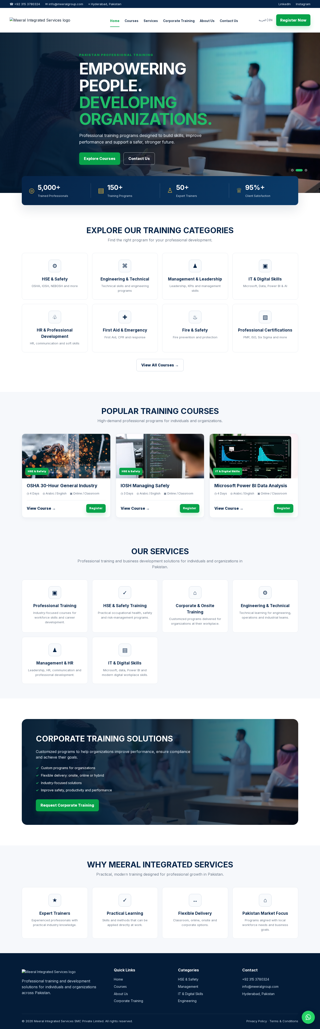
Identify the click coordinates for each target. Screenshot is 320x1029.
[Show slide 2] (297, 170)
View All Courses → (160, 365)
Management (188, 986)
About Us (207, 21)
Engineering (187, 1001)
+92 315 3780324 (255, 979)
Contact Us (229, 21)
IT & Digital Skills (190, 994)
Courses (131, 21)
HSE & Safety (188, 979)
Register (96, 508)
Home (114, 21)
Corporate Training (179, 21)
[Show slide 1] (292, 170)
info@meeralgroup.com (260, 986)
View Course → (41, 508)
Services (151, 21)
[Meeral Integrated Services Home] (49, 20)
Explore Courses (99, 158)
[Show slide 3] (303, 170)
